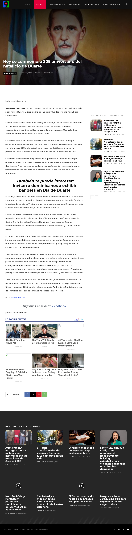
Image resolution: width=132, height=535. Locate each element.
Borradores (10, 513)
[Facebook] (27, 394)
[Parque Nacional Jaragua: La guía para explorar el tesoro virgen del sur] (113, 486)
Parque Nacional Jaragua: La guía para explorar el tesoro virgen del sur (113, 500)
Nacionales (10, 73)
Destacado (108, 192)
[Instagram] (119, 529)
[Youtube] (127, 529)
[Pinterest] (39, 394)
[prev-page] (92, 197)
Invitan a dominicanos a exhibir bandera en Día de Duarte (45, 188)
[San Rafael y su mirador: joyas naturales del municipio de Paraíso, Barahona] (50, 486)
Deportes (107, 134)
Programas (73, 505)
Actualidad (108, 151)
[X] (33, 394)
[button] (126, 4)
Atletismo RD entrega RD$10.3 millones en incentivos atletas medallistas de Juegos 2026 (113, 126)
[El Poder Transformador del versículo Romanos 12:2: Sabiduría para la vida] (96, 144)
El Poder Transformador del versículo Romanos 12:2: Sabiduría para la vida (114, 144)
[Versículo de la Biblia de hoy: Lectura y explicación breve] (96, 161)
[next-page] (96, 197)
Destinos (40, 510)
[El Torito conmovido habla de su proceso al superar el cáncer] (82, 486)
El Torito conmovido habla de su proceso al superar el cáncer (81, 499)
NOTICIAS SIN (18, 297)
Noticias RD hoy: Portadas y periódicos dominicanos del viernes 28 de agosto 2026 (16, 503)
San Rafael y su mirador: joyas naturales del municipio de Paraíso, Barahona (50, 501)
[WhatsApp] (44, 394)
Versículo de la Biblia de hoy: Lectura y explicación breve (114, 158)
